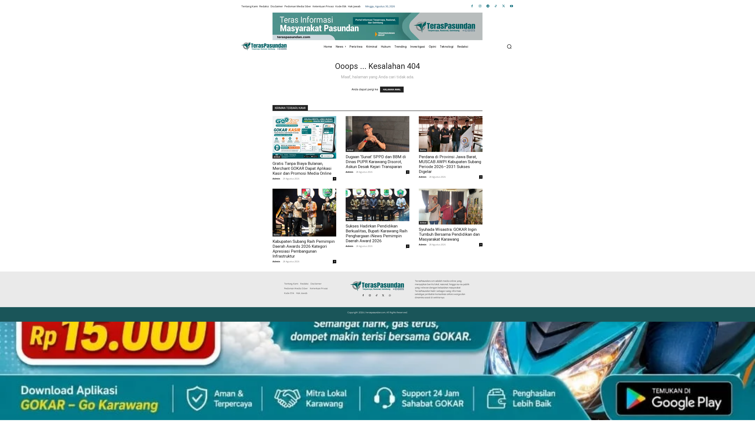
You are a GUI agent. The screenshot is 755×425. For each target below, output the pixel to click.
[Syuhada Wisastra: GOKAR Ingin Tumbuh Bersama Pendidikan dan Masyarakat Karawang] (450, 207)
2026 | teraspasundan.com (372, 312)
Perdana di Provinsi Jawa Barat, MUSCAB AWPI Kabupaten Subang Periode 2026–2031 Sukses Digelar (450, 164)
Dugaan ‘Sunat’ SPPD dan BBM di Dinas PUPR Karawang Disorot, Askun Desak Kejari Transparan (376, 161)
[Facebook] (472, 6)
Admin (276, 178)
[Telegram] (488, 6)
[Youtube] (511, 6)
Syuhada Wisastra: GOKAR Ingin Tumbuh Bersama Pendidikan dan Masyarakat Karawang (449, 234)
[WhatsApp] (390, 295)
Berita (423, 150)
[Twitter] (503, 6)
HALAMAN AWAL (392, 89)
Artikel (277, 156)
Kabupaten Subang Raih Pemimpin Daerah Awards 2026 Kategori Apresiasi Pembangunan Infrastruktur (304, 249)
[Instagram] (480, 6)
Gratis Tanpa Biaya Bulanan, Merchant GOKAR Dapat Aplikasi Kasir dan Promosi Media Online (302, 168)
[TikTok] (496, 6)
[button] (509, 46)
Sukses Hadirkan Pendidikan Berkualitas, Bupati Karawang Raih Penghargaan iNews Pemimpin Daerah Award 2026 (376, 233)
